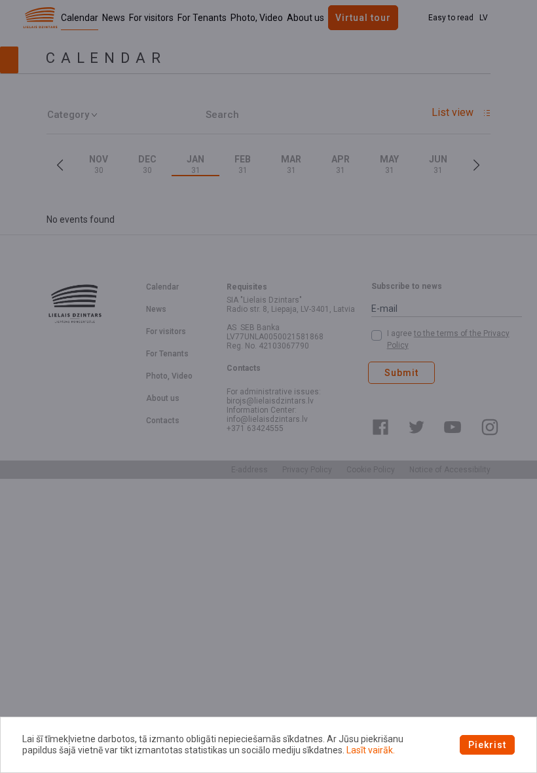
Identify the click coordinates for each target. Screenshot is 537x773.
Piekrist (487, 745)
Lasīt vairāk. (370, 750)
